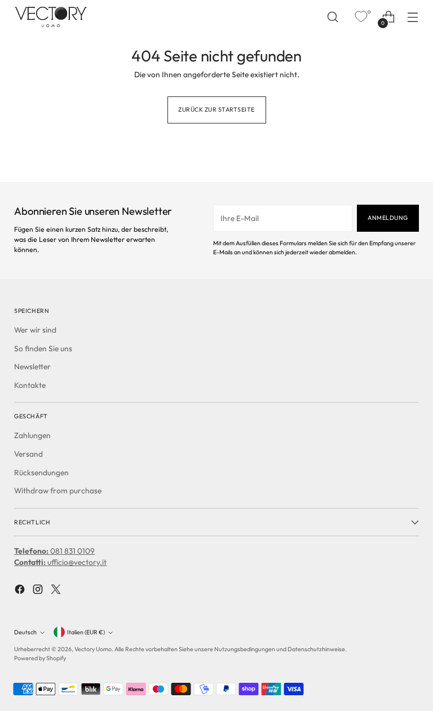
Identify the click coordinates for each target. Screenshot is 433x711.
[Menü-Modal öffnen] (413, 17)
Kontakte (30, 385)
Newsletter (32, 366)
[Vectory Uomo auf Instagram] (39, 591)
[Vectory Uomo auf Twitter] (57, 591)
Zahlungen (32, 435)
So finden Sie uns (43, 348)
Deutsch (25, 632)
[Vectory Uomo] (50, 17)
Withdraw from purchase (57, 490)
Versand (28, 454)
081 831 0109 (54, 551)
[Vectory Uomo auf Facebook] (21, 591)
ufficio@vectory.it (60, 562)
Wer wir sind (35, 330)
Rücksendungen (41, 472)
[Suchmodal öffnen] (332, 17)
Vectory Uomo (93, 649)
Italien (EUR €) (86, 632)
